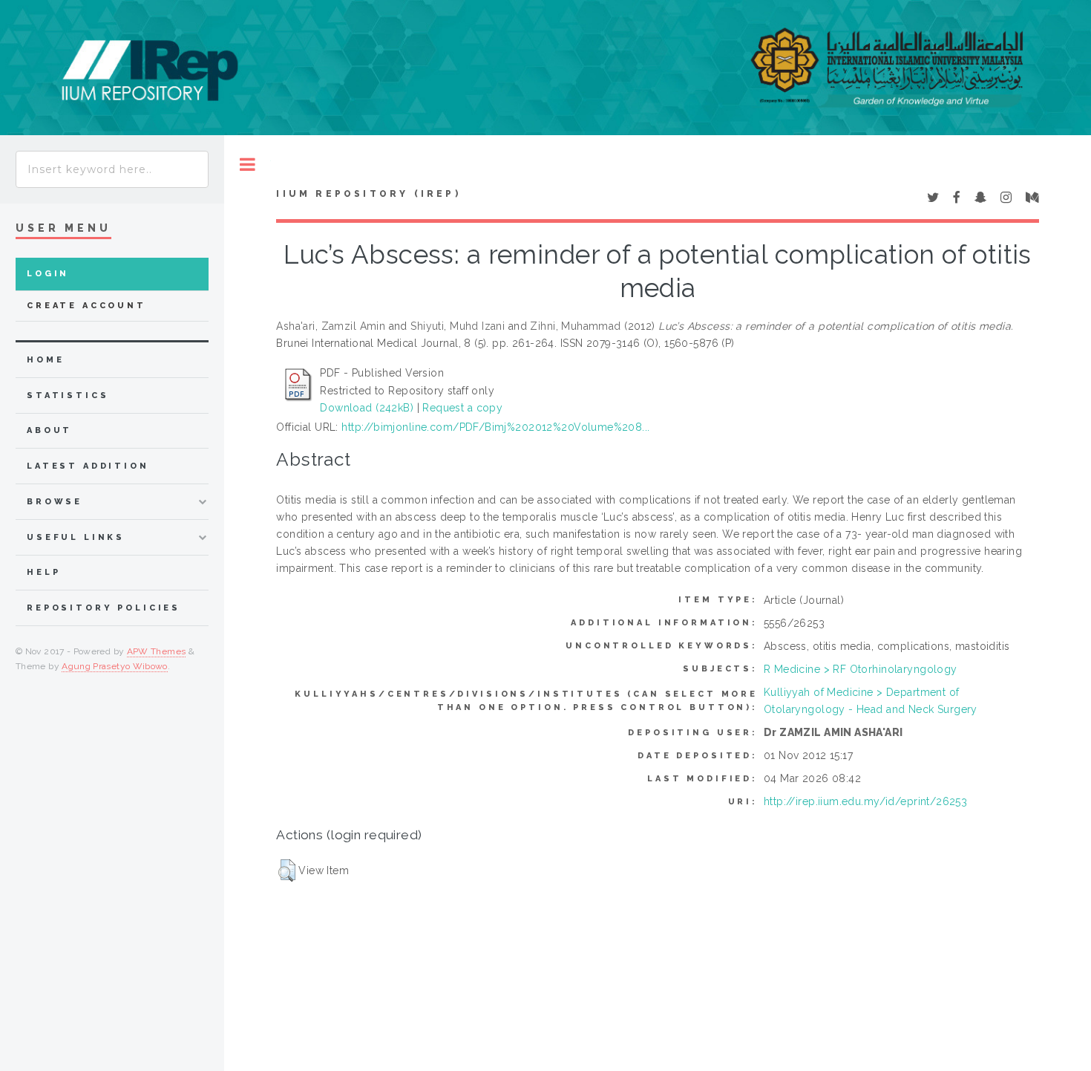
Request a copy (462, 408)
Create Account (86, 305)
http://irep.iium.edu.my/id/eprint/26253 (865, 801)
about (49, 430)
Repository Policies (103, 608)
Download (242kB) (366, 408)
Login (48, 274)
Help (43, 572)
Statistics (68, 395)
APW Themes (156, 651)
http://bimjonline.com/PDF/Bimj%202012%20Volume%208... (495, 427)
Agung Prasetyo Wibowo (115, 666)
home (45, 360)
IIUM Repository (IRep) (368, 194)
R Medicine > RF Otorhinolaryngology (860, 669)
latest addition (88, 466)
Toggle (247, 164)
